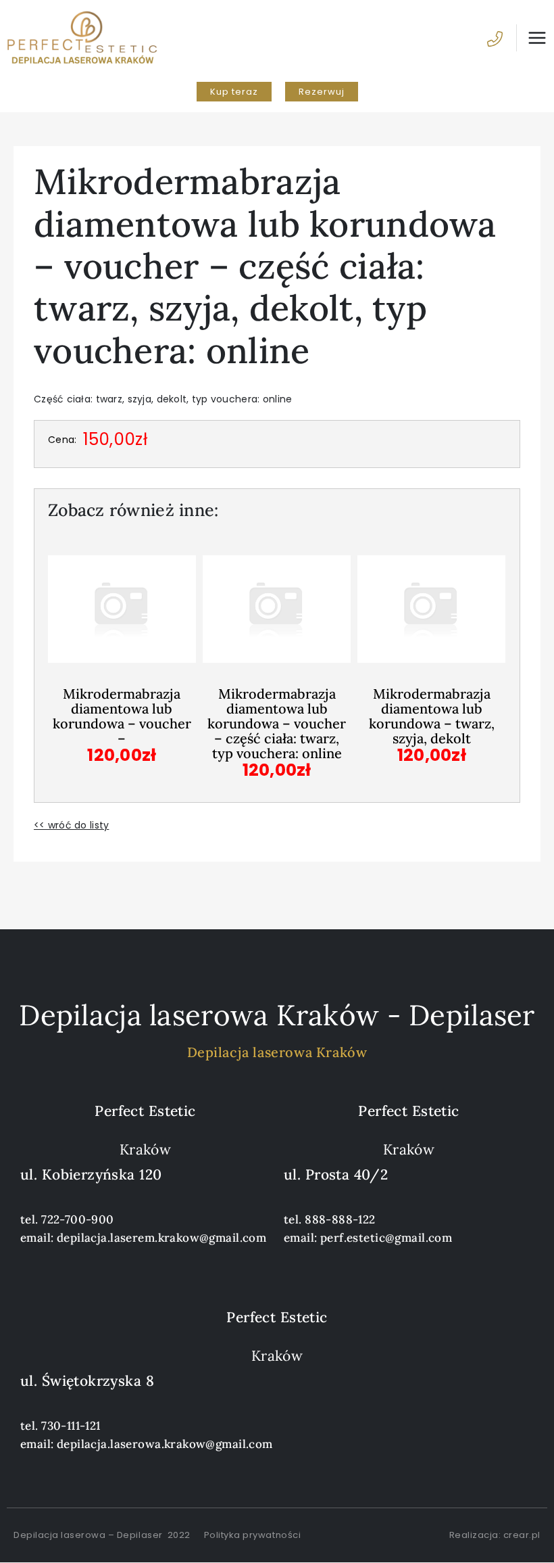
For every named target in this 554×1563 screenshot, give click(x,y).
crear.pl (521, 1535)
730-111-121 (71, 1425)
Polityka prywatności (252, 1535)
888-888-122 (340, 1219)
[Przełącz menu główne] (531, 37)
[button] (234, 91)
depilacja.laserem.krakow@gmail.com (161, 1237)
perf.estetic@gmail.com (386, 1237)
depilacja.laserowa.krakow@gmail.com (165, 1444)
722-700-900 (77, 1219)
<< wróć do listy (71, 825)
